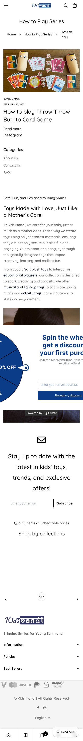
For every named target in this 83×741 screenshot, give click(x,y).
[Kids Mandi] (41, 5)
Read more (12, 129)
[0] (42, 735)
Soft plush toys (36, 269)
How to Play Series (38, 34)
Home (11, 34)
